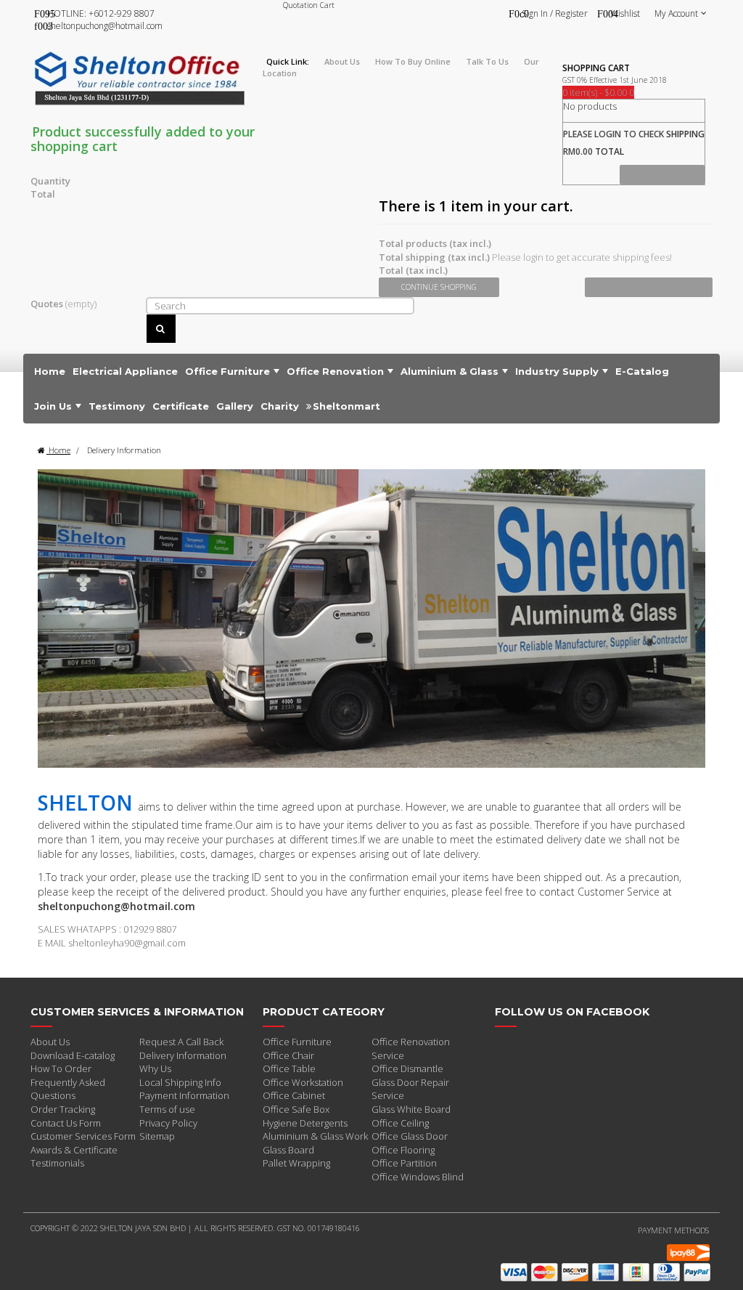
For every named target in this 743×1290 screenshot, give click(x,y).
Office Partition (404, 1162)
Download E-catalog (72, 1055)
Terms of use (167, 1109)
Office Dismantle (407, 1068)
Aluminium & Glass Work (315, 1136)
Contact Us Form (65, 1122)
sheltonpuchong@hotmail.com (105, 26)
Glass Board (288, 1149)
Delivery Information (182, 1055)
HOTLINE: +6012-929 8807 (101, 13)
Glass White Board (411, 1109)
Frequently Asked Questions (67, 1089)
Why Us (155, 1068)
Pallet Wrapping (296, 1162)
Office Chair (288, 1055)
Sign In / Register (555, 13)
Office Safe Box (296, 1109)
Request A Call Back (181, 1041)
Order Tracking (62, 1109)
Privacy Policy (168, 1122)
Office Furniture (297, 1041)
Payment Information (184, 1095)
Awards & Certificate (74, 1149)
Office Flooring (403, 1149)
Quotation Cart (308, 5)
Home (58, 450)
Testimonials (57, 1162)
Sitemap (157, 1136)
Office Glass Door (410, 1136)
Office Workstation (303, 1082)
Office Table (289, 1068)
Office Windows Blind (418, 1176)
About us (342, 61)
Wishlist (625, 13)
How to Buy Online (413, 61)
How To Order (60, 1068)
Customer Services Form (83, 1136)
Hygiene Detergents (305, 1122)
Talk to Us (487, 61)
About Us (50, 1041)
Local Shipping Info (180, 1082)
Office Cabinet (294, 1095)
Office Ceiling (400, 1122)
